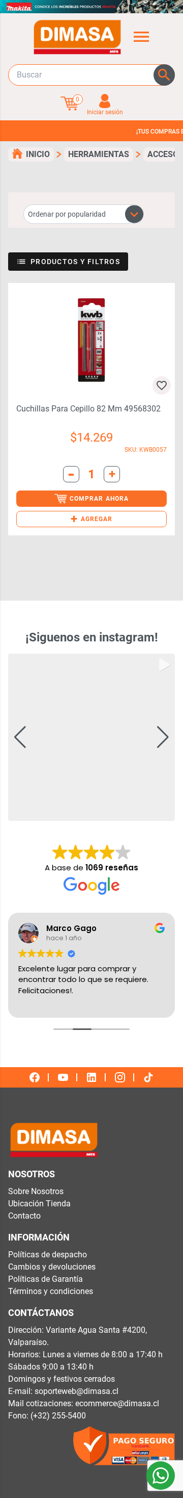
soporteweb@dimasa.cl (76, 1391)
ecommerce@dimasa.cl (117, 1403)
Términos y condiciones (50, 1291)
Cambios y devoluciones (52, 1267)
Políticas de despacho (47, 1254)
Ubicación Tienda (39, 1203)
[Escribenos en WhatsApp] (160, 1475)
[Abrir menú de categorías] (141, 37)
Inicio (38, 154)
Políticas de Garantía (45, 1279)
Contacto (24, 1216)
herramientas (98, 154)
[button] (91, 519)
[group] (91, 737)
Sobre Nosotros (36, 1191)
